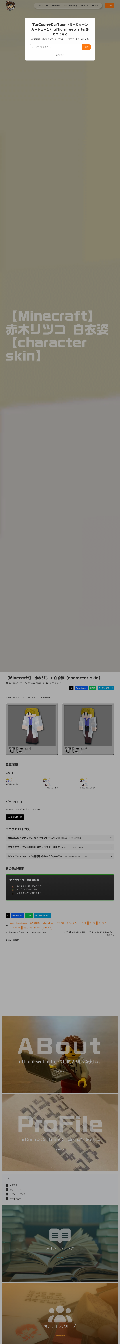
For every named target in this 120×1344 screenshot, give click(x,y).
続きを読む (60, 55)
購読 (86, 47)
